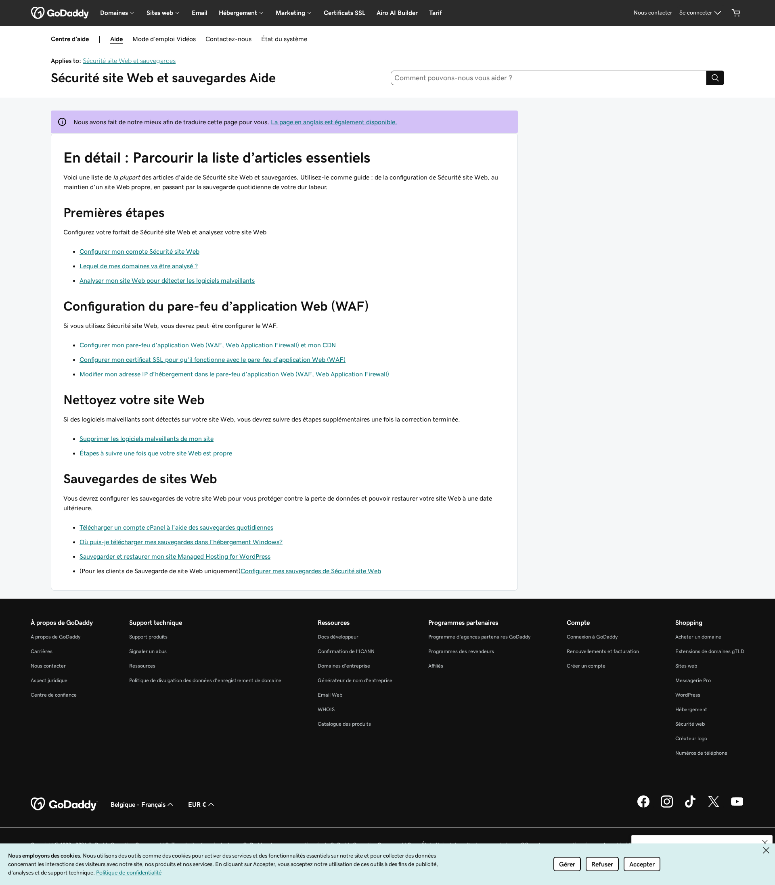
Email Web (330, 694)
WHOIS (326, 709)
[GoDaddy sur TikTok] (690, 806)
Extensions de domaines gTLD (709, 651)
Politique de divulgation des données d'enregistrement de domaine (205, 680)
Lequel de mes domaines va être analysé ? (139, 266)
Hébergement (691, 709)
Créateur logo (691, 738)
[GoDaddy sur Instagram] (667, 806)
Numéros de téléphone (701, 753)
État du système (284, 38)
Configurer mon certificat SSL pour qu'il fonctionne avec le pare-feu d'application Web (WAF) (213, 359)
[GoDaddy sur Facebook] (643, 806)
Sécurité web (690, 723)
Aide (116, 38)
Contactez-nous (228, 38)
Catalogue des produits (344, 723)
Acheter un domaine (698, 636)
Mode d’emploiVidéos (164, 38)
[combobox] (548, 77)
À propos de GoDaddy (55, 636)
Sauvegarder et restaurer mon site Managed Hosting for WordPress (175, 556)
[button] (765, 842)
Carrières (41, 651)
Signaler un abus (148, 651)
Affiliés (435, 665)
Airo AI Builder (397, 13)
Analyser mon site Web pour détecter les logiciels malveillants (167, 280)
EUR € (197, 804)
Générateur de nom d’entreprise (355, 680)
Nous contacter (48, 665)
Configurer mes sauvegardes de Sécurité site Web (311, 571)
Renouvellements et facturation (603, 651)
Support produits (148, 636)
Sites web (686, 665)
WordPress (687, 694)
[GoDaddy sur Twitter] (713, 806)
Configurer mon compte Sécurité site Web (139, 251)
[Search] (715, 78)
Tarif (435, 13)
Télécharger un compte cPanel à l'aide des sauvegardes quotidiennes (176, 527)
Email (199, 13)
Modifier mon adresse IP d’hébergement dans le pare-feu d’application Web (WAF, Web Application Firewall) (234, 374)
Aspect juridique (49, 680)
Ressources (142, 665)
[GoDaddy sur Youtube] (737, 806)
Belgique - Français (138, 804)
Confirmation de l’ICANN (346, 651)
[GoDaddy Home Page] (64, 804)
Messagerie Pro (693, 680)
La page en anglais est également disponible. (334, 122)
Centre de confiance (54, 694)
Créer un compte (586, 665)
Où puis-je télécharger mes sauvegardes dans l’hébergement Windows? (181, 542)
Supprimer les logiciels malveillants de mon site (147, 438)
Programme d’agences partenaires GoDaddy (479, 636)
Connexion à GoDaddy (592, 636)
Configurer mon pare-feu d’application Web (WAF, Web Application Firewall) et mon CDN (208, 345)
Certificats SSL (344, 13)
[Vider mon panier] (736, 13)
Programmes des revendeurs (461, 651)
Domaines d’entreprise (344, 665)
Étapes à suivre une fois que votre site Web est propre (156, 453)
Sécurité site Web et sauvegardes (129, 60)
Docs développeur (338, 636)
